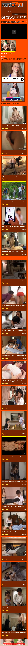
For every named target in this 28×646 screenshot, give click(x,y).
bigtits (7, 59)
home (9, 58)
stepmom (3, 59)
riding (17, 59)
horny (10, 59)
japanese (5, 58)
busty (25, 58)
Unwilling (10, 11)
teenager (21, 58)
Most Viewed (10, 9)
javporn (6, 60)
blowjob (13, 59)
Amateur (23, 9)
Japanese (4, 11)
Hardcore (17, 9)
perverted (13, 58)
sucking (2, 60)
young (17, 58)
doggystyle (21, 59)
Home (4, 9)
